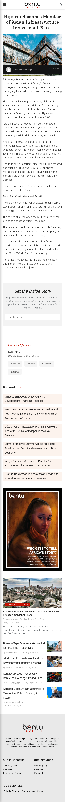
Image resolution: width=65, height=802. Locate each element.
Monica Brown (12, 619)
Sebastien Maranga (23, 69)
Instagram (15, 371)
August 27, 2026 (12, 622)
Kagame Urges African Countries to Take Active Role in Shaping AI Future (23, 693)
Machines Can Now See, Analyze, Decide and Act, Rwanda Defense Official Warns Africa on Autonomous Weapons (31, 414)
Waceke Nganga (13, 683)
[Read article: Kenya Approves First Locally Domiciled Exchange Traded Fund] (54, 677)
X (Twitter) (47, 363)
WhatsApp (15, 363)
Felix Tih (9, 667)
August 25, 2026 (35, 683)
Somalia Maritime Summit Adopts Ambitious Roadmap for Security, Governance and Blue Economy (30, 448)
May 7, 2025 (54, 68)
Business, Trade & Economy (17, 605)
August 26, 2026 (28, 667)
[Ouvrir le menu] (5, 5)
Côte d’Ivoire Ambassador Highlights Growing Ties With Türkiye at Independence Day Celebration (31, 431)
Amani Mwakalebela (14, 702)
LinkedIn (31, 363)
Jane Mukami (11, 652)
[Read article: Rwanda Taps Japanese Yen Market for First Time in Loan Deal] (54, 646)
